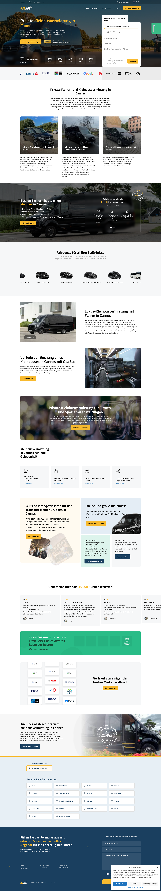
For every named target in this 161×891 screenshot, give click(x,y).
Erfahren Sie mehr (112, 220)
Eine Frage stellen (39, 2)
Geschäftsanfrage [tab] (115, 32)
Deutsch (138, 2)
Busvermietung (92, 8)
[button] (157, 867)
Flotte (117, 8)
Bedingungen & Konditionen (44, 866)
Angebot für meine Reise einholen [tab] (120, 26)
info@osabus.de (124, 2)
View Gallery (29, 337)
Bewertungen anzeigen (113, 205)
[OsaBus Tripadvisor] (156, 28)
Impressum (24, 868)
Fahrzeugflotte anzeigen (98, 221)
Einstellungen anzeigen (150, 883)
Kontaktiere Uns (127, 219)
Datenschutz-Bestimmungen (135, 887)
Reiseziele (106, 8)
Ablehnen (134, 883)
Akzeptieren (119, 883)
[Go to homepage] (26, 7)
